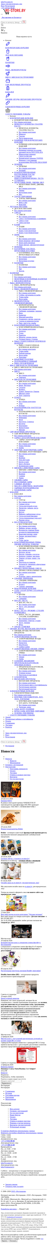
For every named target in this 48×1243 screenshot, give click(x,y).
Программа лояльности (19, 769)
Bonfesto (22, 458)
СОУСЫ (17, 498)
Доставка (8, 725)
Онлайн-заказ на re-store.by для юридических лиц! (20, 883)
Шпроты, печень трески (28, 337)
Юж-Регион (23, 645)
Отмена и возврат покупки (20, 775)
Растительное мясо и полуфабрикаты (33, 685)
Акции (8, 717)
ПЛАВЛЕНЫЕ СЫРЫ (22, 490)
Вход (3, 6)
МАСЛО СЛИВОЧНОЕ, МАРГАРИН (28, 486)
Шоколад (22, 134)
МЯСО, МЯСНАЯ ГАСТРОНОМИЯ (24, 365)
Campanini (22, 598)
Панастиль (23, 643)
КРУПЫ (17, 592)
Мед (20, 194)
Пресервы (22, 357)
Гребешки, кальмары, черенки (30, 311)
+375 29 (8, 8)
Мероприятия (15, 763)
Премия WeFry (6, 801)
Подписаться (6, 1083)
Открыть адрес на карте (14, 1186)
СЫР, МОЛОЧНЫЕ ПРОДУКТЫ (22, 432)
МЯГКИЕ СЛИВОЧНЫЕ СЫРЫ (27, 468)
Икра (21, 313)
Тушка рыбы (23, 297)
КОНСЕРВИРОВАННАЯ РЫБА (27, 325)
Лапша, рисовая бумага (27, 536)
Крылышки (23, 426)
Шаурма (22, 430)
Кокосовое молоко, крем (28, 534)
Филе (21, 420)
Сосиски (22, 387)
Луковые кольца (25, 673)
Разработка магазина (9, 1209)
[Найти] (24, 22)
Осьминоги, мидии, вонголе (29, 319)
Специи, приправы (26, 586)
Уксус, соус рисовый (26, 606)
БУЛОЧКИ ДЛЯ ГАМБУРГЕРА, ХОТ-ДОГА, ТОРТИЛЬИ (28, 698)
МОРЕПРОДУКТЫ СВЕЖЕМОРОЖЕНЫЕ (23, 302)
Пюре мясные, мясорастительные (31, 245)
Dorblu (21, 448)
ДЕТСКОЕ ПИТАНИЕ (18, 206)
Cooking (22, 476)
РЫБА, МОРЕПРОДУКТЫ (20, 283)
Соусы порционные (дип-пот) (30, 518)
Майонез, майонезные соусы (30, 514)
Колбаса (22, 389)
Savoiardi (22, 170)
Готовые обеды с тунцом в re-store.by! (15, 859)
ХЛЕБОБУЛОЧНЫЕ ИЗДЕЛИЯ (22, 691)
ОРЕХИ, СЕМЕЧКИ (22, 627)
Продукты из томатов (27, 562)
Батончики (23, 259)
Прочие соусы (24, 520)
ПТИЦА (17, 397)
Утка (20, 403)
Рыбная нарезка (25, 353)
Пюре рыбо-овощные (27, 243)
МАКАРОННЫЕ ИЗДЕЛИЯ (25, 588)
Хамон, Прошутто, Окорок (29, 391)
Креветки (22, 315)
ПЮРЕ (17, 235)
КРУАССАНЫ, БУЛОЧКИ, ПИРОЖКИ (29, 711)
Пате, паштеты (24, 395)
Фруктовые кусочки (26, 261)
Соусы (21, 574)
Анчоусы (22, 331)
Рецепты (8, 727)
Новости (8, 759)
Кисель (21, 271)
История (8, 1093)
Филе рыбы (23, 299)
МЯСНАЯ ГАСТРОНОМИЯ (25, 379)
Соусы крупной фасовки (28, 516)
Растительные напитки (27, 687)
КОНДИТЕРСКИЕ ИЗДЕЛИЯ (21, 118)
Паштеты (22, 335)
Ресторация (9, 746)
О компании (10, 723)
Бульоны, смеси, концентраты (30, 576)
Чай (20, 269)
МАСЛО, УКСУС (21, 600)
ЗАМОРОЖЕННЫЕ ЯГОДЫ (25, 637)
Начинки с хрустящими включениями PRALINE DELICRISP (33, 161)
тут (42, 1239)
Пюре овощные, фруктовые (29, 241)
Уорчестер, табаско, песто (28, 508)
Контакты (13, 777)
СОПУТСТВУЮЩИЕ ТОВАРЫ (22, 715)
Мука (21, 625)
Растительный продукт (27, 689)
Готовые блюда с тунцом (28, 339)
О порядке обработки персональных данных (18, 1131)
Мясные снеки (24, 393)
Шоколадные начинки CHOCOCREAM (27, 155)
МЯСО (17, 371)
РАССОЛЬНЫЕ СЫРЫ (23, 482)
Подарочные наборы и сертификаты (19, 719)
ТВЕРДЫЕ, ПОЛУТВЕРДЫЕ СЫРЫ (28, 450)
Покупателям (10, 767)
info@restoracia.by (7, 1167)
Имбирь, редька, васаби (28, 528)
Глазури (22, 136)
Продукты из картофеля (28, 675)
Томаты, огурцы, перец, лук (29, 558)
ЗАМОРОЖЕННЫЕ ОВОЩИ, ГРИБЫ (29, 649)
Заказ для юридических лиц (11, 4)
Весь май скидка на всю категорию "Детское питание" (22, 914)
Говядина (22, 377)
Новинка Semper (7, 1067)
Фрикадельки (24, 428)
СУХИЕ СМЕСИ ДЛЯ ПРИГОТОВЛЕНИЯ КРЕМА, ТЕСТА (29, 177)
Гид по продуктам (17, 779)
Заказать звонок (11, 1184)
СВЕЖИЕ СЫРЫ (21, 480)
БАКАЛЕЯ (14, 492)
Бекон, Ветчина (25, 385)
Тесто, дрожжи (24, 623)
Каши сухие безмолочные (28, 233)
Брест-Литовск (24, 464)
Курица (21, 405)
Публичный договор (18, 1127)
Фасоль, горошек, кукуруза (29, 554)
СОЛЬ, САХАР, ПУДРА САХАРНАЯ (28, 590)
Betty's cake (23, 202)
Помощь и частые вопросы (20, 1123)
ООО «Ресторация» (18, 1191)
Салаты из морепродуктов (29, 321)
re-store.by (28, 886)
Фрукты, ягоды (24, 552)
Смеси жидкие (24, 223)
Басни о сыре (24, 462)
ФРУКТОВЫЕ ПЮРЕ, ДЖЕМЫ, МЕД (29, 182)
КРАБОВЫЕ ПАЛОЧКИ (23, 359)
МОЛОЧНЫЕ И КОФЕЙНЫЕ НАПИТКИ (30, 279)
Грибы (21, 538)
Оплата (8, 721)
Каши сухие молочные (27, 231)
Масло (21, 608)
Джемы (21, 190)
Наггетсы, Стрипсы (26, 422)
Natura (21, 456)
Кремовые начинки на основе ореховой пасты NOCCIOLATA (31, 151)
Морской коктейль (26, 317)
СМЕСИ (17, 213)
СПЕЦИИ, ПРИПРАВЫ (23, 578)
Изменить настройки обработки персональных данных (22, 1133)
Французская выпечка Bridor (12, 829)
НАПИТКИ (18, 263)
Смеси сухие (23, 221)
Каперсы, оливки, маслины (29, 556)
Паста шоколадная (26, 138)
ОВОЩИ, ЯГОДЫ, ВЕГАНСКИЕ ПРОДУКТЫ (28, 629)
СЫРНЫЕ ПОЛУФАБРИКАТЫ (26, 488)
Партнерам (9, 1097)
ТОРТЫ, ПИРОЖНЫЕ (23, 196)
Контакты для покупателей (20, 1125)
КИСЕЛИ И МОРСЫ (22, 281)
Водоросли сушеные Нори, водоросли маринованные (29, 531)
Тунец (21, 333)
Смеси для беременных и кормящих (32, 219)
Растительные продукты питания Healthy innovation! (21, 971)
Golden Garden (24, 647)
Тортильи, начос (25, 707)
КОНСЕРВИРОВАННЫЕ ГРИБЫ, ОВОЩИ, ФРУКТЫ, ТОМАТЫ (27, 543)
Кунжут (22, 584)
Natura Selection (24, 446)
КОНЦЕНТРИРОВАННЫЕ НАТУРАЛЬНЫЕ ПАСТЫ (25, 173)
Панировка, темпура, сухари (30, 621)
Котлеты (22, 424)
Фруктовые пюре (25, 192)
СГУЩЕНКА (19, 180)
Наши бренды (15, 1115)
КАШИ (17, 225)
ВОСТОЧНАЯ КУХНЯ (23, 522)
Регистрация (10, 6)
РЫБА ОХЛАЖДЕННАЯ (24, 363)
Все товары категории (22, 122)
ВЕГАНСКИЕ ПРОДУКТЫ (24, 679)
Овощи (21, 657)
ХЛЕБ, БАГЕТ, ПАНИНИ (24, 709)
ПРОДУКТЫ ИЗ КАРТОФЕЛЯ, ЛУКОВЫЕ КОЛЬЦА (26, 664)
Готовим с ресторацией (14, 765)
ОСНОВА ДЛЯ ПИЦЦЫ (23, 713)
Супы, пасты (24, 540)
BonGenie (22, 204)
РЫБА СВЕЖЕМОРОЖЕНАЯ (26, 289)
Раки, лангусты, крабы (27, 323)
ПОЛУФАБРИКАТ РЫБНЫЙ (25, 361)
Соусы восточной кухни (28, 506)
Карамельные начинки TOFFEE (31, 158)
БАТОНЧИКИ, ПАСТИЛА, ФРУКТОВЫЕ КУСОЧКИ (24, 250)
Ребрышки (23, 418)
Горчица (22, 510)
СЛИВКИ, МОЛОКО (22, 484)
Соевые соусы (24, 504)
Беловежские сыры (26, 466)
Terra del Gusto (24, 460)
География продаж (12, 1095)
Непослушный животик (10, 998)
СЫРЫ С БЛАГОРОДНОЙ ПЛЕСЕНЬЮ (30, 438)
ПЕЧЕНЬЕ (18, 164)
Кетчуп (21, 512)
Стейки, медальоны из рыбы (30, 295)
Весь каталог (15, 1109)
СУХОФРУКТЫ (20, 677)
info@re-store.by (7, 2)
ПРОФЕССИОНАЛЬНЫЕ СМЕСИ (28, 568)
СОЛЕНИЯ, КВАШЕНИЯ (24, 661)
